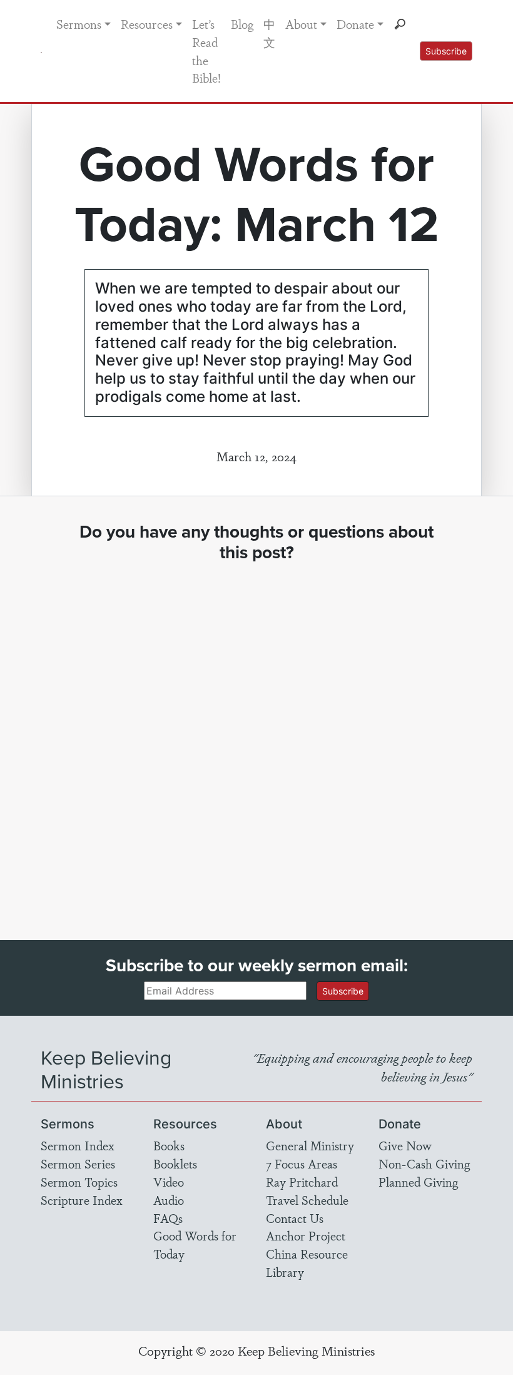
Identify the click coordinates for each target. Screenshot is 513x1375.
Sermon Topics (79, 1181)
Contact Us (294, 1218)
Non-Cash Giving (424, 1163)
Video (168, 1181)
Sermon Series (78, 1163)
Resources (147, 24)
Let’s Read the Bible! (206, 50)
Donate (355, 24)
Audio (168, 1200)
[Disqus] (256, 739)
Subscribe (446, 51)
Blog (242, 24)
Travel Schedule (307, 1200)
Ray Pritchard (302, 1181)
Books (169, 1145)
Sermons (78, 24)
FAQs (168, 1218)
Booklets (175, 1163)
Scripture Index (82, 1200)
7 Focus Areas (301, 1163)
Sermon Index (77, 1145)
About (301, 24)
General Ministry (310, 1145)
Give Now (405, 1145)
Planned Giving (418, 1181)
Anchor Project (305, 1235)
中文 (269, 33)
